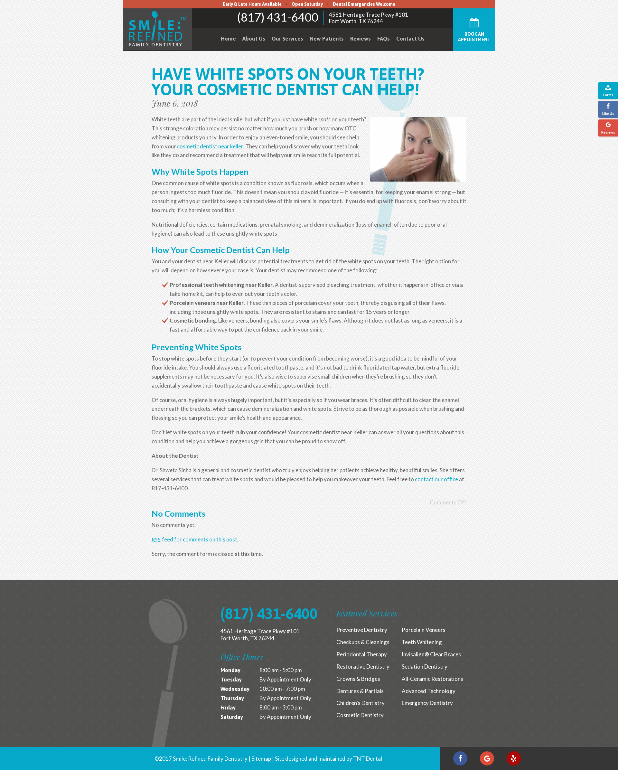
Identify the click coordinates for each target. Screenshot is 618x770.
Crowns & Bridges (358, 678)
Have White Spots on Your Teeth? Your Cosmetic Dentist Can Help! (288, 82)
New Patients (327, 38)
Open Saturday (307, 4)
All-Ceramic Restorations (432, 678)
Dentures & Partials (360, 691)
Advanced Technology (428, 691)
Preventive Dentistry (361, 629)
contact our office (436, 479)
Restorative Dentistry (362, 666)
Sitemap (261, 758)
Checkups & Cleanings (362, 642)
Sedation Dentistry (424, 666)
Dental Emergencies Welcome (364, 4)
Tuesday (231, 679)
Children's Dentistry (360, 703)
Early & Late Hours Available (252, 4)
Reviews (360, 38)
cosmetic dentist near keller (210, 146)
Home (228, 38)
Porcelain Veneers (423, 629)
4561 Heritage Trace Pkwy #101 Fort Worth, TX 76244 (368, 18)
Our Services (287, 38)
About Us (253, 38)
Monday (230, 670)
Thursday (232, 698)
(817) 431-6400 (277, 17)
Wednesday (234, 689)
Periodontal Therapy (361, 654)
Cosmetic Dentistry (360, 715)
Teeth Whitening (422, 642)
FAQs (383, 38)
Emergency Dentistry (427, 703)
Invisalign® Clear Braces (431, 654)
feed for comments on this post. (195, 539)
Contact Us (410, 38)
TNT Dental (367, 758)
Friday (228, 707)
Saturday (231, 717)
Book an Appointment (474, 37)
